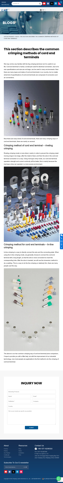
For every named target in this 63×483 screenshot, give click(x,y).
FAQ (20, 455)
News (20, 450)
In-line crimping (9, 252)
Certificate (6, 455)
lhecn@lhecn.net (43, 453)
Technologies (7, 457)
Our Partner (7, 453)
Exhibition (21, 453)
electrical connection (45, 66)
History (6, 450)
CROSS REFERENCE (5, 3)
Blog (20, 448)
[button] (58, 478)
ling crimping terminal (35, 64)
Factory (6, 448)
